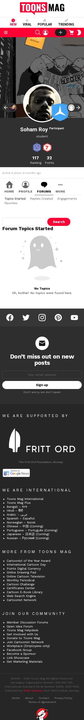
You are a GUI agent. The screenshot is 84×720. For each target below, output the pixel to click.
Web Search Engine (21, 596)
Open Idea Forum (20, 626)
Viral (27, 24)
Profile (25, 191)
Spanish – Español (21, 518)
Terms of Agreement (42, 702)
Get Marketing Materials (25, 661)
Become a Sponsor (21, 653)
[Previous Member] (9, 107)
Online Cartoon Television (26, 576)
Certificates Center (21, 588)
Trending (66, 24)
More (60, 191)
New (13, 24)
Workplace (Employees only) (28, 646)
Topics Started (15, 198)
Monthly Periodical (21, 580)
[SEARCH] (38, 32)
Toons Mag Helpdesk (22, 630)
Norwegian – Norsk (21, 522)
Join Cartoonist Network (25, 642)
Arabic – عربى (17, 514)
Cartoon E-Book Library (25, 592)
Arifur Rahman (32, 690)
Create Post (61, 32)
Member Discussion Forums (27, 622)
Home (9, 191)
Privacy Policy (63, 698)
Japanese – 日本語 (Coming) (28, 534)
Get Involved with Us (22, 634)
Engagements (67, 198)
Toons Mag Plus (19, 502)
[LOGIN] (45, 32)
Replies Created (41, 198)
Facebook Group (19, 650)
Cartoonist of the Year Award (28, 560)
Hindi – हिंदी (15, 510)
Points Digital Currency (24, 568)
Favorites (10, 203)
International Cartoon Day (26, 564)
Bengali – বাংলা (17, 506)
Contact (44, 698)
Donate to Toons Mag (23, 638)
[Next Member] (74, 107)
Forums (44, 191)
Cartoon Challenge (20, 584)
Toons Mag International (25, 499)
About (29, 698)
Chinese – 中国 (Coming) (25, 526)
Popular (45, 24)
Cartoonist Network (21, 600)
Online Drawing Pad (21, 572)
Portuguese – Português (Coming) (32, 530)
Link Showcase (18, 657)
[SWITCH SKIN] (79, 32)
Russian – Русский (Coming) (28, 538)
